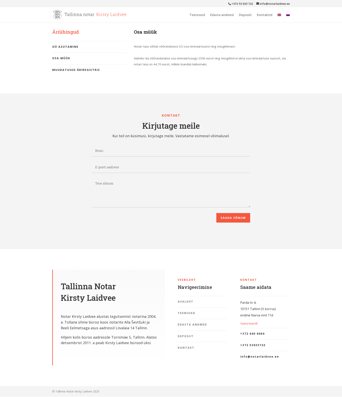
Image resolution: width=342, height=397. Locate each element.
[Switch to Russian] (288, 18)
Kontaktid (264, 15)
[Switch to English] (279, 18)
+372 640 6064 (252, 333)
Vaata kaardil (248, 323)
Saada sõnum (233, 218)
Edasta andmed (222, 15)
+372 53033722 (252, 345)
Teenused (197, 15)
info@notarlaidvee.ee (259, 356)
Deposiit (245, 15)
